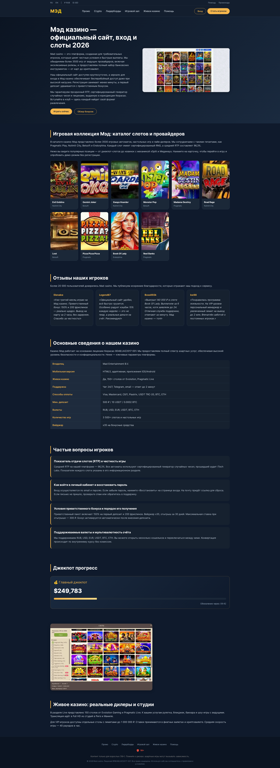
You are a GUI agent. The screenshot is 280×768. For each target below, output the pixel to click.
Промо (86, 11)
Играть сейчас (61, 111)
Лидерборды (113, 11)
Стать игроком (218, 11)
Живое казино (152, 11)
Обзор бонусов (85, 111)
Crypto (98, 11)
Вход (200, 11)
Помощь (169, 11)
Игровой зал (132, 11)
